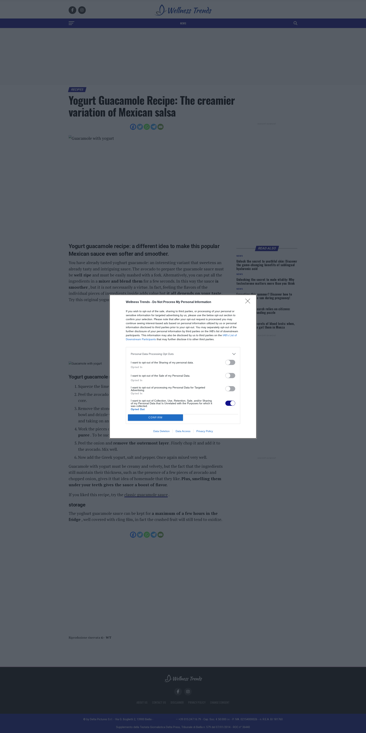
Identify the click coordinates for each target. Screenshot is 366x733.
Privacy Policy (204, 431)
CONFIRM (155, 417)
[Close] (249, 302)
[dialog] (183, 366)
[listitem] (183, 354)
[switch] (230, 362)
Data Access (183, 431)
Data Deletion (161, 431)
